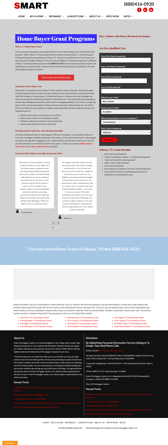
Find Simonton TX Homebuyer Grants (83, 317)
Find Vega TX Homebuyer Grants (34, 323)
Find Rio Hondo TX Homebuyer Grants (130, 323)
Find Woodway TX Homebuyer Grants (36, 326)
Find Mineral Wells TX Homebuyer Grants (132, 326)
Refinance (55, 16)
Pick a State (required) (111, 128)
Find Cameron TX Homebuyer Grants (130, 320)
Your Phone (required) (111, 77)
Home (21, 16)
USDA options (86, 143)
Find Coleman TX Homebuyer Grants (82, 320)
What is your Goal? (109, 97)
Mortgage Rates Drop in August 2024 (30, 399)
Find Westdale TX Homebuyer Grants (36, 320)
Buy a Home (36, 16)
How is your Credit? (110, 108)
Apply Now (112, 16)
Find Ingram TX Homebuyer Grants (129, 317)
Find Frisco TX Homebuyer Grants (34, 317)
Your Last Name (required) (113, 66)
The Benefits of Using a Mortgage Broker (31, 395)
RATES (127, 16)
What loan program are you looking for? (119, 118)
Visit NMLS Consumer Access (111, 350)
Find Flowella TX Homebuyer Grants (82, 326)
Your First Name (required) (113, 56)
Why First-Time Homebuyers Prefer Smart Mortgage (36, 407)
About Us (94, 16)
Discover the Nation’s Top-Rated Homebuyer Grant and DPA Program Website (47, 403)
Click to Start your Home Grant (56, 77)
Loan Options (75, 16)
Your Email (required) (110, 87)
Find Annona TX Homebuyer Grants (82, 323)
